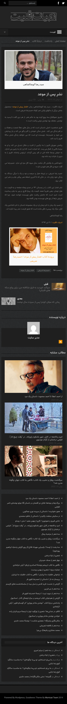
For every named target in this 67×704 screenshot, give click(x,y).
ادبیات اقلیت (57, 222)
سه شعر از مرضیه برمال (50, 534)
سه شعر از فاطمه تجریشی (50, 625)
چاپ (39, 100)
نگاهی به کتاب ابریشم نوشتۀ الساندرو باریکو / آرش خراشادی (36, 565)
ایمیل (30, 100)
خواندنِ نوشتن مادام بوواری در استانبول (44, 616)
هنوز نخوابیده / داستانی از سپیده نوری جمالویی (41, 511)
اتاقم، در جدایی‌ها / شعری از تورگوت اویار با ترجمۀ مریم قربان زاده (34, 611)
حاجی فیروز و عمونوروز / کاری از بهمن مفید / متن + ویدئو (37, 521)
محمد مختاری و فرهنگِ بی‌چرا (48, 630)
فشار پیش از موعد (20, 106)
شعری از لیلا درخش (52, 555)
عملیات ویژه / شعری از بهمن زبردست (45, 569)
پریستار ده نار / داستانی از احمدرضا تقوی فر (43, 579)
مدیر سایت (33, 338)
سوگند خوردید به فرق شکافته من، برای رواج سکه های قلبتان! (27, 289)
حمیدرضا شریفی (44, 270)
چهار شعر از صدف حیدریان (49, 560)
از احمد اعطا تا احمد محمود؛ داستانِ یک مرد (43, 396)
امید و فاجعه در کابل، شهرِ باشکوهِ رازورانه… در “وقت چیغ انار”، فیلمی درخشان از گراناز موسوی (35, 438)
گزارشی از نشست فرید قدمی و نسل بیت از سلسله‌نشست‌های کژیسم (33, 584)
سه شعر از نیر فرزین (52, 588)
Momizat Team (51, 697)
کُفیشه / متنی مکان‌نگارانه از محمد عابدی (35, 676)
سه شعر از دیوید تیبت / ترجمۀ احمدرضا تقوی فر (41, 593)
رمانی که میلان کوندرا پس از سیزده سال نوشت (38, 302)
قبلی (46, 284)
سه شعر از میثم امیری (42, 650)
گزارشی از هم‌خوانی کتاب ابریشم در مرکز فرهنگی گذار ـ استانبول (35, 598)
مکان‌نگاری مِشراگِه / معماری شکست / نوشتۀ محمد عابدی (37, 620)
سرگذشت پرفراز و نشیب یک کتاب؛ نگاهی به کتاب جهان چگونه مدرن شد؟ (35, 481)
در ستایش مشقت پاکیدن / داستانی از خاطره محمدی (39, 516)
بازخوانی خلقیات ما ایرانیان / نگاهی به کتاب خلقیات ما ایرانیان (36, 574)
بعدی (19, 299)
